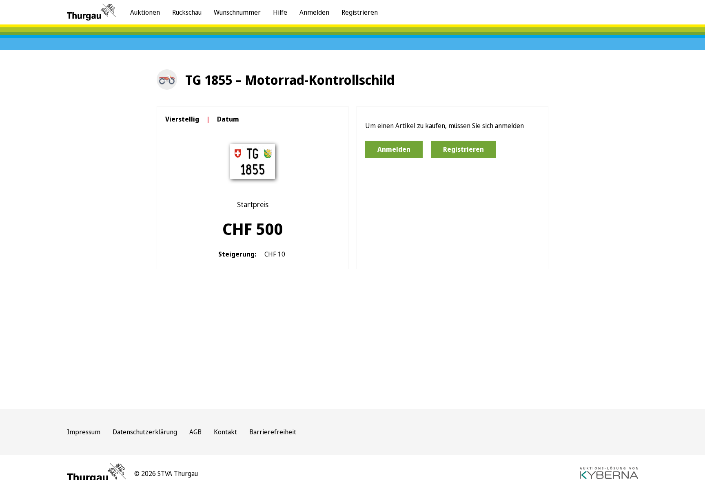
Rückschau (187, 12)
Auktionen (145, 12)
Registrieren (359, 12)
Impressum (83, 431)
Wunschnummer (237, 12)
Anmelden (314, 12)
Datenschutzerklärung (145, 431)
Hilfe (280, 12)
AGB (195, 431)
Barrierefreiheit (272, 431)
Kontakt (225, 431)
